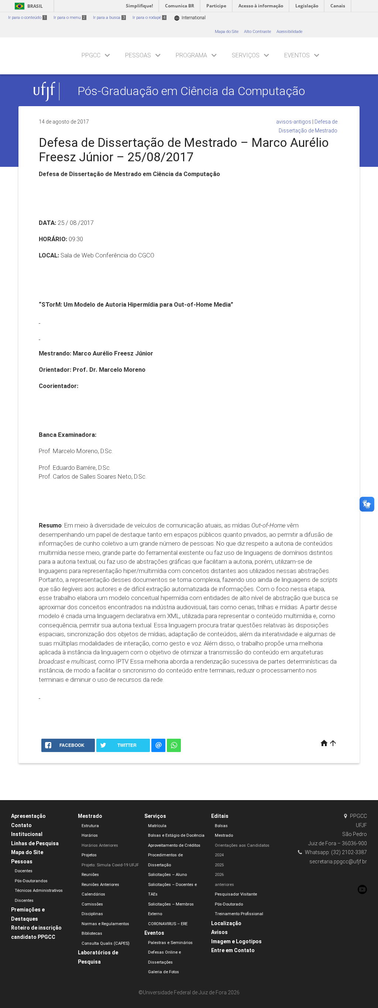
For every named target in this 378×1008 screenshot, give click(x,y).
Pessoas (138, 55)
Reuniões (90, 874)
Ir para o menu (69, 17)
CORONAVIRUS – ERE (168, 923)
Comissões (92, 904)
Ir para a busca (109, 17)
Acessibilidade (289, 31)
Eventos (297, 55)
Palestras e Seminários (170, 942)
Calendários (93, 894)
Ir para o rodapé (149, 17)
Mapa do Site (226, 31)
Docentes (23, 871)
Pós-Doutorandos (31, 881)
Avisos (219, 932)
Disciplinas (92, 913)
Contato (21, 825)
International (190, 18)
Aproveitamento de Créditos (174, 845)
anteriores (224, 884)
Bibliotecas (92, 933)
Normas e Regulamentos (105, 923)
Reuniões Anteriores (100, 884)
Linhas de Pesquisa (35, 843)
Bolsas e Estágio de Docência (176, 835)
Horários (90, 835)
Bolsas (221, 825)
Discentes (24, 900)
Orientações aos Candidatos (242, 845)
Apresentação (28, 816)
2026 (219, 874)
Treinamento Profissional (239, 913)
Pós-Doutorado (229, 904)
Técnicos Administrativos (39, 890)
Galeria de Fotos (163, 972)
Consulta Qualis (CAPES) (106, 943)
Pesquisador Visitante (236, 894)
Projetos (89, 855)
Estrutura (90, 825)
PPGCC (91, 55)
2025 (219, 865)
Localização (226, 923)
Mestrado (90, 816)
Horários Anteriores (100, 845)
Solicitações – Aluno (167, 874)
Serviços (246, 55)
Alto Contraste (257, 31)
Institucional (26, 834)
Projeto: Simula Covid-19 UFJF (110, 865)
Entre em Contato (233, 950)
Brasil (27, 6)
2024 (219, 855)
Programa (191, 55)
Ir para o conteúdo (27, 17)
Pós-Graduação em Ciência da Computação (191, 91)
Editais (219, 816)
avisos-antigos (293, 122)
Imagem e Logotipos (236, 941)
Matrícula (157, 825)
